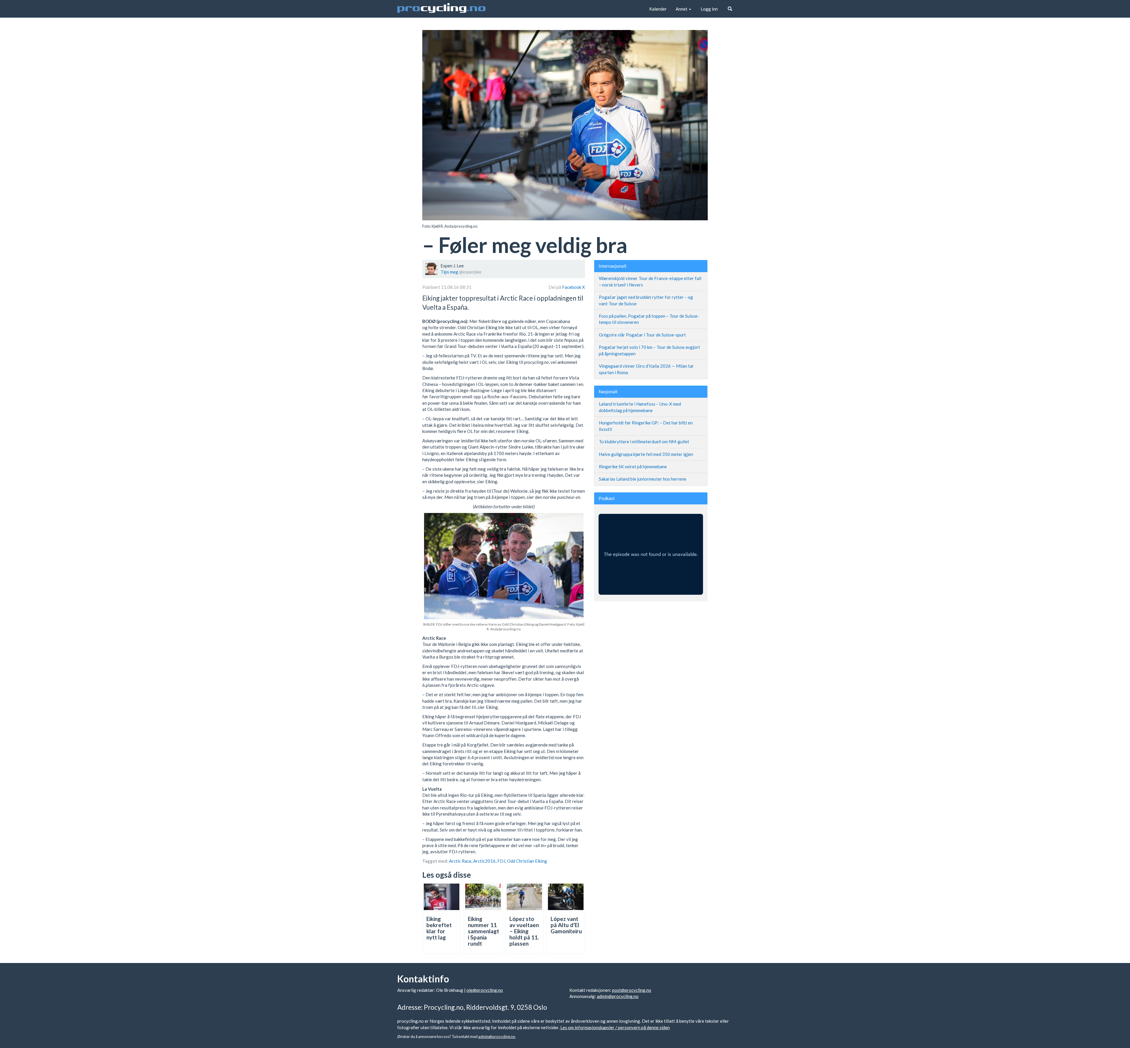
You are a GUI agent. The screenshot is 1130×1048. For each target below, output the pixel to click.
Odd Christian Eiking (527, 861)
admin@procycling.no (618, 996)
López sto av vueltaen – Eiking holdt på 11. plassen (524, 931)
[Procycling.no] (441, 9)
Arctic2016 (484, 861)
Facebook (572, 287)
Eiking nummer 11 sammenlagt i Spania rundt (483, 931)
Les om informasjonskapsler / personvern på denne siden (615, 1027)
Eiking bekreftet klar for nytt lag (439, 928)
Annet (682, 8)
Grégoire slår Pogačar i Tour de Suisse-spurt (642, 334)
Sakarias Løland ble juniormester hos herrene (642, 478)
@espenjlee (470, 271)
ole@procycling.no (484, 990)
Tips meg (449, 271)
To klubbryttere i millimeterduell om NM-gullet (644, 441)
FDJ (501, 861)
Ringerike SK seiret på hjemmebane (633, 466)
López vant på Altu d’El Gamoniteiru (566, 924)
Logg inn (709, 8)
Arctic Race (460, 861)
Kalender (658, 8)
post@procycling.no (631, 990)
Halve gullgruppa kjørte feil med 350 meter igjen (646, 454)
